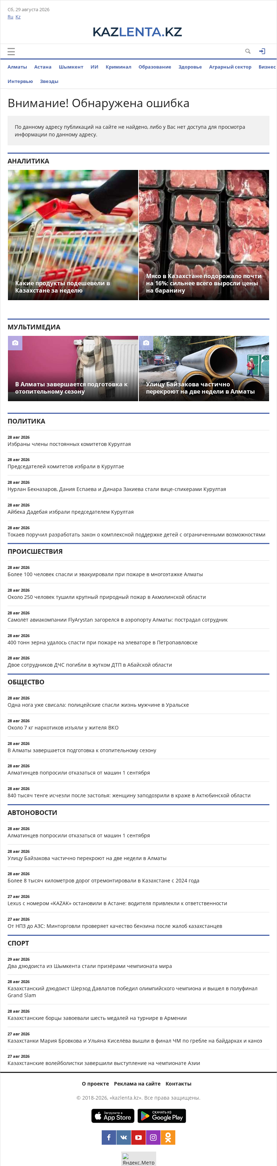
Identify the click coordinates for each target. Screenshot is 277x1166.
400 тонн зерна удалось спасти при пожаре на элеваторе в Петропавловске (103, 642)
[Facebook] (109, 1137)
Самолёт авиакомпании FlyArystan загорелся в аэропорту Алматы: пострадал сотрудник (118, 619)
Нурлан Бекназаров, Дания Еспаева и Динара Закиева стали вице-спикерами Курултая (117, 489)
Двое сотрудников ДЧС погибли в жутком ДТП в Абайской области (90, 664)
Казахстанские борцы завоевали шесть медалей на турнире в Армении (97, 1017)
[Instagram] (153, 1137)
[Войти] (262, 51)
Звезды (49, 81)
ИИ (94, 66)
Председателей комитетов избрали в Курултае (66, 466)
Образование (154, 66)
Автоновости (32, 812)
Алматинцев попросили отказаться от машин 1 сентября (79, 772)
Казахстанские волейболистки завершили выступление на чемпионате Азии (104, 1063)
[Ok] (168, 1137)
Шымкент (71, 66)
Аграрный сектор (230, 66)
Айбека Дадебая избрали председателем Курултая (71, 511)
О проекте (95, 1083)
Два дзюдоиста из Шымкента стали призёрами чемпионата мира (90, 966)
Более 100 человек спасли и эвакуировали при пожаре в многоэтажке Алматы (105, 574)
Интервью (20, 81)
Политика (26, 421)
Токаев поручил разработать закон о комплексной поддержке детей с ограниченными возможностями (136, 534)
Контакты (179, 1083)
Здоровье (190, 66)
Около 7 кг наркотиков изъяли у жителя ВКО (63, 727)
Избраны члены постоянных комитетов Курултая (69, 443)
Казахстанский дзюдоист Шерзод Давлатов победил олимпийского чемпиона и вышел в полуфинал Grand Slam (133, 992)
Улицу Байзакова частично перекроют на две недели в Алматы (87, 858)
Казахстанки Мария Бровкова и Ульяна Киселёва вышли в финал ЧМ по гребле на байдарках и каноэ (135, 1040)
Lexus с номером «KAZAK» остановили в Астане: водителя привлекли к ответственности (117, 903)
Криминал (118, 66)
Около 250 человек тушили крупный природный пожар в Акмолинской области (107, 596)
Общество (26, 682)
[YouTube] (138, 1137)
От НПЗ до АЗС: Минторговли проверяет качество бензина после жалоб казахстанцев (115, 925)
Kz (18, 16)
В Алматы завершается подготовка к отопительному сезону (82, 750)
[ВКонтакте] (123, 1137)
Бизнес (267, 66)
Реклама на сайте (137, 1083)
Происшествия (35, 551)
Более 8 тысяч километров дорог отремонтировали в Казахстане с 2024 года (103, 880)
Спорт (18, 943)
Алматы (17, 66)
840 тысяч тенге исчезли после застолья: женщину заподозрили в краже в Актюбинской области (129, 795)
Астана (43, 66)
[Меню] (11, 51)
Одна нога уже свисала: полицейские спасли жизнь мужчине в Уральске (98, 704)
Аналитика (28, 161)
